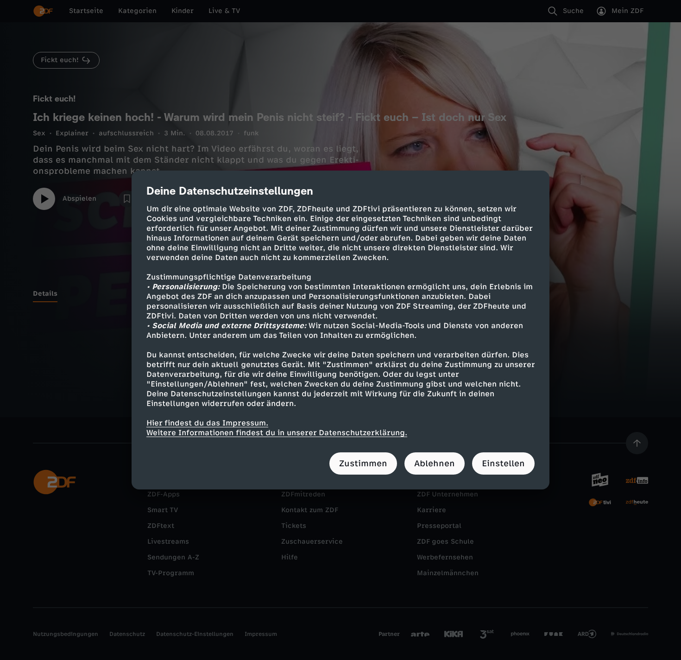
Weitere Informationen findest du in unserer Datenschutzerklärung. (276, 432)
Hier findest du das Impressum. (207, 423)
